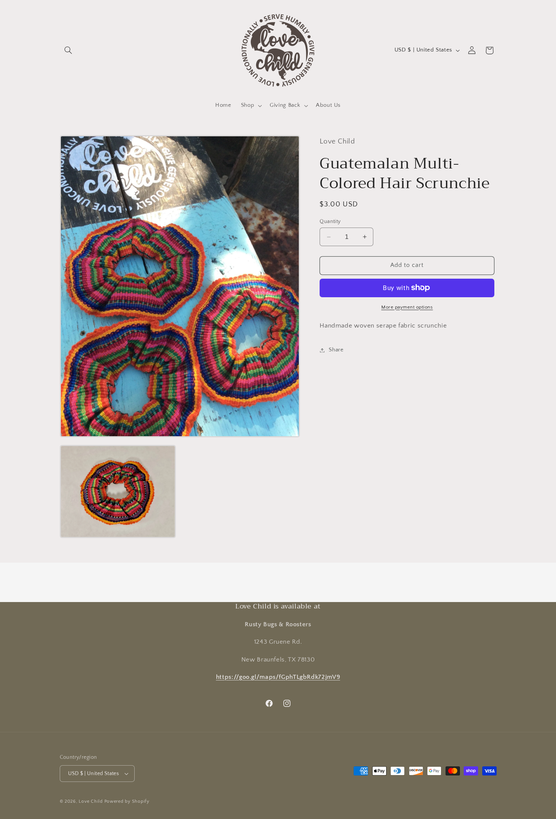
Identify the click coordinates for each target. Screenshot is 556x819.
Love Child (91, 801)
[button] (68, 50)
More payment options (407, 306)
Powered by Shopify (126, 801)
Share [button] (336, 350)
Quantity (330, 221)
